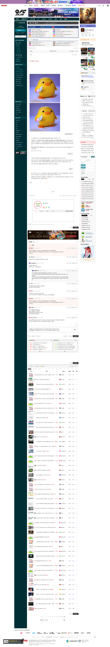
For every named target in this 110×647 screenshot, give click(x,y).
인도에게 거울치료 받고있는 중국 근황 (44, 522)
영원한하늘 (63, 541)
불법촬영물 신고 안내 (63, 637)
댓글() (75, 54)
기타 (76, 368)
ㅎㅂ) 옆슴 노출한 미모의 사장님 (43, 589)
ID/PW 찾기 (23, 32)
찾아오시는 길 (70, 637)
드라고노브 (63, 412)
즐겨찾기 (42, 366)
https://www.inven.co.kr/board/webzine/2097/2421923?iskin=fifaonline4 (43, 224)
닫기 (23, 639)
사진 (64, 368)
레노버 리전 (17, 138)
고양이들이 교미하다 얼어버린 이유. (44, 484)
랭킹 (47, 211)
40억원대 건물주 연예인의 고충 (43, 546)
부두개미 (62, 417)
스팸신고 (70, 195)
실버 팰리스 (17, 140)
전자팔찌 (62, 374)
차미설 (30, 51)
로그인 (99, 5)
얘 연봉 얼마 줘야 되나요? (42, 489)
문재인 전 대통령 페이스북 (42, 470)
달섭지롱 (62, 494)
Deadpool (62, 527)
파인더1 (62, 427)
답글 (75, 254)
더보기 (49, 207)
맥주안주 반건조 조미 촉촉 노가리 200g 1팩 (88, 152)
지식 (60, 368)
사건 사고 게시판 (18, 83)
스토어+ (93, 39)
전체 (29, 368)
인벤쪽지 (44, 207)
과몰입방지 (63, 508)
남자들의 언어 (40, 608)
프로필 (41, 211)
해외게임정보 (18, 130)
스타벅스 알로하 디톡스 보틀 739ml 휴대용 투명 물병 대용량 (88, 146)
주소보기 (29, 48)
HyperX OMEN (18, 136)
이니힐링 (46, 207)
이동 (77, 254)
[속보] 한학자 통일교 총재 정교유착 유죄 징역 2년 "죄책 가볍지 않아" (50, 427)
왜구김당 (62, 393)
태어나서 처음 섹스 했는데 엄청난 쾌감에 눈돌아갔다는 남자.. (49, 398)
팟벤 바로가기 (18, 120)
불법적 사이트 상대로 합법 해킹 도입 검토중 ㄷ (46, 441)
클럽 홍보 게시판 (18, 81)
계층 (68, 368)
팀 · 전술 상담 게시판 (19, 77)
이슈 (34, 368)
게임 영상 (17, 132)
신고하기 (66, 195)
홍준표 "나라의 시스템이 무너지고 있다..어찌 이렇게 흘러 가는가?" (50, 513)
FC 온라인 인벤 (22, 22)
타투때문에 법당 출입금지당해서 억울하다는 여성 (46, 503)
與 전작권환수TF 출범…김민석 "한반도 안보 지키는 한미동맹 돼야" (50, 498)
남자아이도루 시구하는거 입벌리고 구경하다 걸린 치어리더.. (48, 374)
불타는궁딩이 (63, 403)
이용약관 (43, 637)
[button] (39, 351)
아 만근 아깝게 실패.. (41, 584)
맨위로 (70, 336)
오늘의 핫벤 (17, 106)
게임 (57, 368)
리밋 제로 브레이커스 (19, 142)
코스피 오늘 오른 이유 (41, 417)
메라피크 (62, 379)
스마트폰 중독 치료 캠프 (42, 379)
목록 (72, 54)
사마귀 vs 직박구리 (41, 436)
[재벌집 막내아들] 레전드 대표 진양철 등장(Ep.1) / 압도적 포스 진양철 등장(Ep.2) (52, 532)
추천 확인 (75, 195)
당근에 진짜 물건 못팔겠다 (42, 389)
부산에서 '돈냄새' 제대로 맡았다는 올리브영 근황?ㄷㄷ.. (47, 556)
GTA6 (17, 148)
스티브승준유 (63, 451)
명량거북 (62, 470)
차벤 (16, 124)
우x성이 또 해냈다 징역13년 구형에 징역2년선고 (46, 393)
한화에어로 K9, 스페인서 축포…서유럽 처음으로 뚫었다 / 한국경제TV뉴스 (51, 541)
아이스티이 (63, 384)
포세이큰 (62, 584)
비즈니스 (38, 637)
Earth (62, 513)
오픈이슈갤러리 (76, 48)
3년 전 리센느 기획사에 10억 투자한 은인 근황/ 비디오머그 (48, 422)
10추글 (37, 366)
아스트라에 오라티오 (19, 146)
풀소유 (62, 389)
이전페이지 (65, 336)
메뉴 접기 (69, 211)
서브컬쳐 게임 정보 (19, 134)
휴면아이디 (63, 436)
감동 (72, 368)
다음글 (33, 336)
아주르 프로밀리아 (19, 144)
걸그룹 (17, 126)
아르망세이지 (63, 589)
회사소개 (33, 637)
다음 (64, 616)
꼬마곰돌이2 (63, 441)
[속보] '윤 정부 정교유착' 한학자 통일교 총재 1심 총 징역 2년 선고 (49, 455)
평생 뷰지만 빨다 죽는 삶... (42, 560)
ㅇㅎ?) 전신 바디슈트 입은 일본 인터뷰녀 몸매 (46, 594)
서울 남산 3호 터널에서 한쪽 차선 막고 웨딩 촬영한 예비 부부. (49, 408)
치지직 (17, 122)
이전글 (38, 336)
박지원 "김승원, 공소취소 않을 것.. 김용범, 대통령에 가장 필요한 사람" (50, 603)
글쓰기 (75, 363)
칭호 (53, 211)
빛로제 (62, 465)
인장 (35, 211)
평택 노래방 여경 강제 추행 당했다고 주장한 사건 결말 (47, 570)
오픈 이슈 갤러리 (18, 104)
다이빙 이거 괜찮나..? (41, 451)
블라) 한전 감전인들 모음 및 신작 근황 (44, 494)
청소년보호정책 (55, 637)
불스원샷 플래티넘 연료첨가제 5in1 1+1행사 (88, 144)
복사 (34, 48)
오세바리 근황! (40, 465)
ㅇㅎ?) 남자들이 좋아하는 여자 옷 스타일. (45, 446)
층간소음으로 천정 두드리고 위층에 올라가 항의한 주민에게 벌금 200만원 (51, 551)
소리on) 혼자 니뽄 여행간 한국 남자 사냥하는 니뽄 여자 (47, 432)
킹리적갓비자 (63, 503)
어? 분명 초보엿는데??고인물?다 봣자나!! (45, 527)
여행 (16, 128)
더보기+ (51, 340)
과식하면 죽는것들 (41, 575)
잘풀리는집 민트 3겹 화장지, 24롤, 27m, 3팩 (88, 148)
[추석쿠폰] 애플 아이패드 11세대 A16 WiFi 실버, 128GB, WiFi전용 (88, 150)
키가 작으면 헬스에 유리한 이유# (43, 579)
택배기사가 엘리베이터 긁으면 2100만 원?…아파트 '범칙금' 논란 (49, 460)
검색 (25, 36)
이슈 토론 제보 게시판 (19, 85)
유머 (45, 368)
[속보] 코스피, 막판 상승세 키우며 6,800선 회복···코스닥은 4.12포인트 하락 (51, 517)
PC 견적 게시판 (18, 112)
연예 (40, 368)
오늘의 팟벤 (17, 108)
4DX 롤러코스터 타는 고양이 (42, 403)
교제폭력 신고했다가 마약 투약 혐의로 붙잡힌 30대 (47, 412)
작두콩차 (62, 603)
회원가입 (17, 32)
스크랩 (63, 195)
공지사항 (76, 637)
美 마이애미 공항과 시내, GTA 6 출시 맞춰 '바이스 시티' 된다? (49, 508)
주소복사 (29, 224)
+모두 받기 (92, 156)
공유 (60, 195)
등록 (75, 329)
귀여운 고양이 (40, 479)
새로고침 (92, 92)
